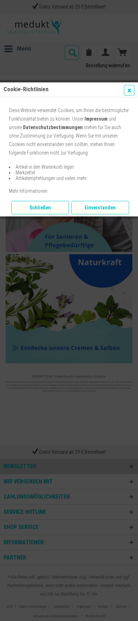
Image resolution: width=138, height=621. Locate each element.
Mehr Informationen (28, 191)
